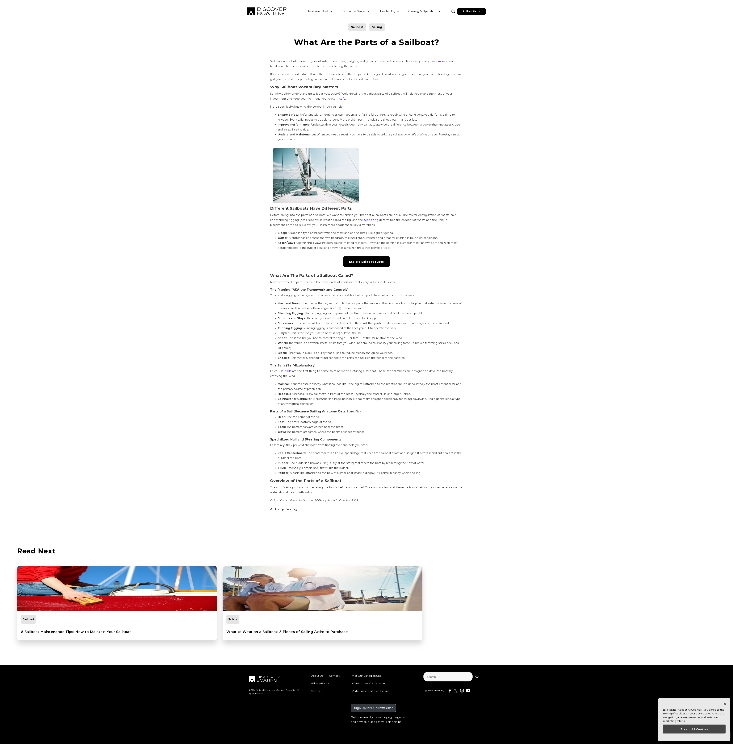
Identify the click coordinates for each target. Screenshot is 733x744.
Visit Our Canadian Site (366, 675)
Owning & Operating (422, 11)
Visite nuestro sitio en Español (371, 690)
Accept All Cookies (694, 729)
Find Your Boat (318, 11)
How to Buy (387, 11)
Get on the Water (353, 11)
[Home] (267, 11)
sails (288, 371)
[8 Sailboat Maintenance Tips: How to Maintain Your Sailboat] (117, 588)
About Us (317, 675)
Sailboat (357, 27)
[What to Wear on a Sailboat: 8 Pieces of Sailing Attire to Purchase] (322, 588)
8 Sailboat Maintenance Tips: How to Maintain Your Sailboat (76, 632)
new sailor (437, 61)
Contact (334, 675)
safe (342, 98)
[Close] (725, 704)
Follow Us (470, 11)
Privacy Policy (320, 683)
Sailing (377, 27)
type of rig (371, 220)
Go (477, 677)
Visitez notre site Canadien (369, 683)
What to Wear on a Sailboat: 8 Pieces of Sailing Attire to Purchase (287, 632)
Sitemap (316, 690)
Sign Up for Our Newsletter (373, 708)
